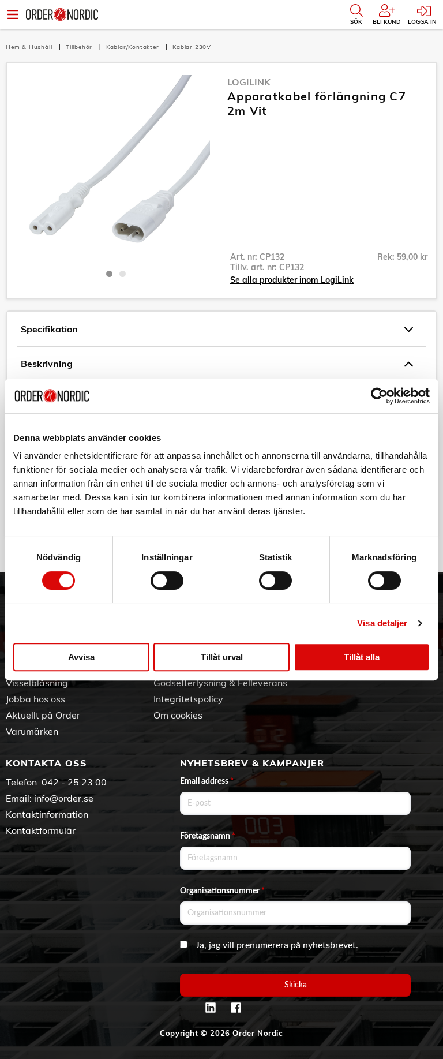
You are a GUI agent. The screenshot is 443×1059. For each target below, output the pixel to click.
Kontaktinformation (47, 814)
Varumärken (32, 731)
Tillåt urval (222, 657)
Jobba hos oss (35, 699)
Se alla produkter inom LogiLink (292, 280)
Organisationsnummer (222, 891)
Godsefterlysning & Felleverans (220, 682)
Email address (207, 781)
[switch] (167, 580)
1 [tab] (109, 273)
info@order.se (63, 798)
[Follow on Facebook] (236, 1007)
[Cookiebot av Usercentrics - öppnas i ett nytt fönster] (379, 396)
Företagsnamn (207, 836)
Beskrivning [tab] (47, 363)
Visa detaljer (382, 623)
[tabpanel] (116, 169)
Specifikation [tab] (49, 329)
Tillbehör (80, 47)
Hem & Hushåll (30, 47)
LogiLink (249, 82)
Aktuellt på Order (43, 715)
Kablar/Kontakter (134, 47)
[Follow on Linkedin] (210, 1007)
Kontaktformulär (41, 830)
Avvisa (81, 657)
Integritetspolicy (188, 699)
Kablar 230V (191, 47)
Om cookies (177, 715)
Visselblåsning (37, 682)
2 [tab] (122, 273)
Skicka (295, 985)
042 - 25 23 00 (74, 782)
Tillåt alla (362, 657)
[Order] (62, 14)
